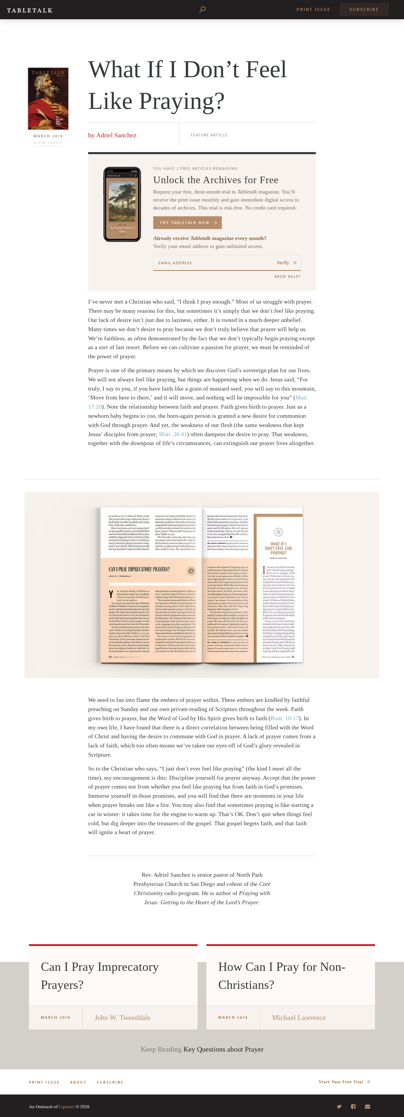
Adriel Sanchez (116, 135)
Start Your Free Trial (341, 1081)
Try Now (185, 222)
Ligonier (67, 1106)
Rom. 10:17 (285, 718)
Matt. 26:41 (173, 434)
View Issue (48, 143)
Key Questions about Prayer (223, 1049)
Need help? (287, 276)
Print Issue (314, 9)
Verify (283, 263)
